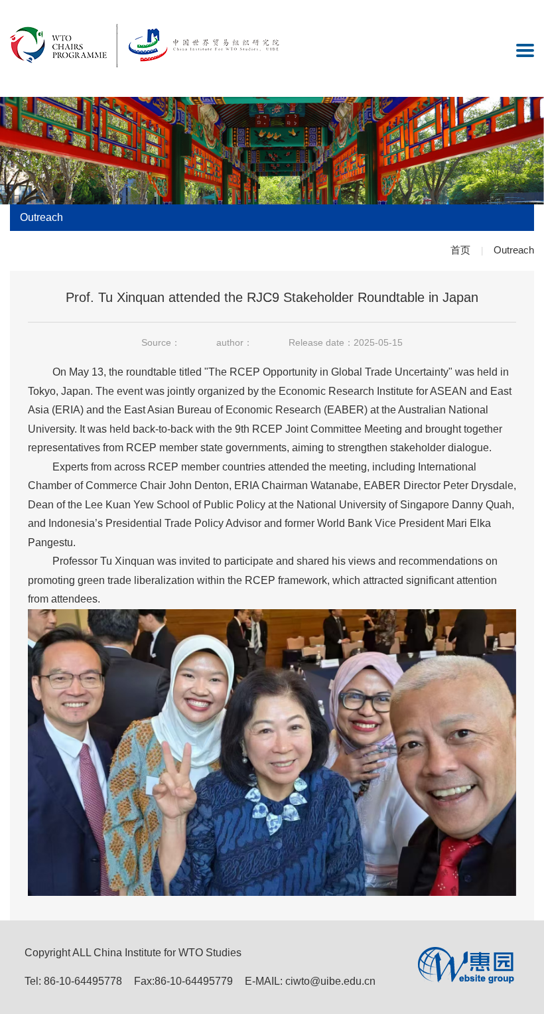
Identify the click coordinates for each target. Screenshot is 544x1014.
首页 (460, 249)
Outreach (514, 249)
